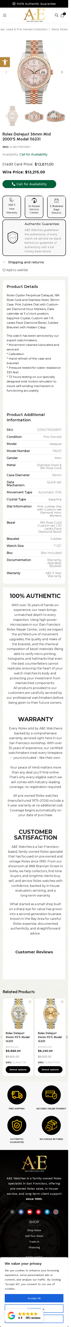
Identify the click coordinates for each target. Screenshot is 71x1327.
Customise (34, 1308)
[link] (5, 62)
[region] (34, 1292)
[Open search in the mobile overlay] (57, 15)
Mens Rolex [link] (60, 29)
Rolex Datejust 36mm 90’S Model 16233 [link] (18, 1037)
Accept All (34, 1298)
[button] (6, 72)
